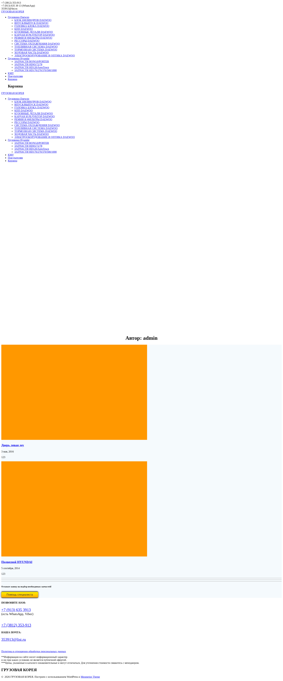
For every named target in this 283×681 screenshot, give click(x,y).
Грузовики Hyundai (18, 58)
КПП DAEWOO (23, 29)
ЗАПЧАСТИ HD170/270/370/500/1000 (35, 70)
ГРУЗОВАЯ (12, 11)
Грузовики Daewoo (18, 17)
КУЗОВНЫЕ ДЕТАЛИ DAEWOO (33, 32)
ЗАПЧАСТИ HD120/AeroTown (31, 67)
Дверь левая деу (12, 445)
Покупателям (15, 76)
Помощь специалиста (20, 594)
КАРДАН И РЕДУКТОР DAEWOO (34, 34)
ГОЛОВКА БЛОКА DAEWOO (31, 26)
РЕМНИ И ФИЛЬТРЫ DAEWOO (33, 37)
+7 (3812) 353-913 (16, 625)
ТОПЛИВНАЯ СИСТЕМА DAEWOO (36, 46)
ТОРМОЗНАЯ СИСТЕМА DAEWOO (35, 49)
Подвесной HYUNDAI (16, 562)
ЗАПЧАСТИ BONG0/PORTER (31, 61)
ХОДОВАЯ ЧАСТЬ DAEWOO (31, 52)
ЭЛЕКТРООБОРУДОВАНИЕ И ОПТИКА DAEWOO (44, 55)
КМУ (11, 73)
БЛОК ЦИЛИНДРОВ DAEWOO (32, 20)
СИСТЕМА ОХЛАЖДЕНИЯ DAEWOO (37, 43)
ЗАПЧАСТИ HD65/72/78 (28, 64)
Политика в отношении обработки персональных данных (33, 651)
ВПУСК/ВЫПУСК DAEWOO (31, 23)
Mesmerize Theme (90, 676)
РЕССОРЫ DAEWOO (26, 40)
